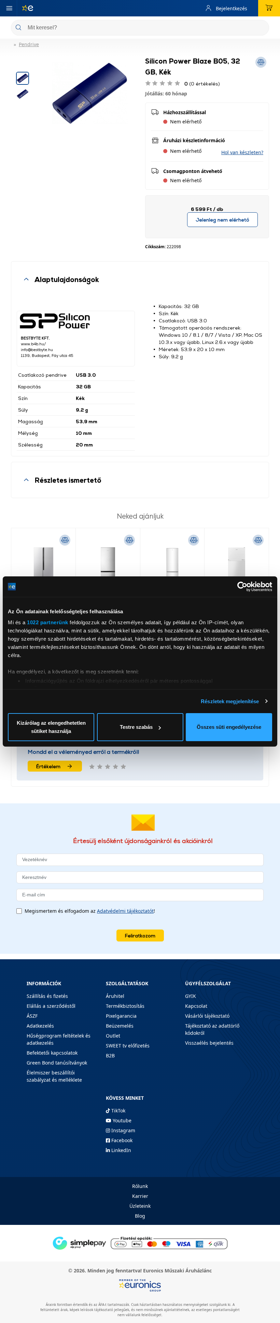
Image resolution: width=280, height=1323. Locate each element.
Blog (140, 1216)
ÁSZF (32, 1016)
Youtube (121, 1120)
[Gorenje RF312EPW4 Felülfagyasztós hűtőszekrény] (237, 568)
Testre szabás (136, 727)
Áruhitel (115, 996)
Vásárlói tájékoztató (207, 1016)
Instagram (122, 1130)
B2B (110, 1055)
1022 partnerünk (47, 622)
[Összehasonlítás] (64, 540)
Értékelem (48, 766)
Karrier (140, 1196)
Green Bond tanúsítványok (57, 1062)
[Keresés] (261, 28)
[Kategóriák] (9, 8)
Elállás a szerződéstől (51, 1006)
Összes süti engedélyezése (229, 727)
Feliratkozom (140, 935)
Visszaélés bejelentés (209, 1043)
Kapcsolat (196, 1006)
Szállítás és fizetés (47, 996)
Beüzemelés (120, 1026)
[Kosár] (269, 8)
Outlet (113, 1035)
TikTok (117, 1110)
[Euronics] (25, 8)
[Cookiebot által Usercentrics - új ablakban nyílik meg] (242, 587)
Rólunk (140, 1186)
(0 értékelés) (202, 83)
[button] (242, 152)
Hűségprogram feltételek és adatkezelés (58, 1039)
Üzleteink (140, 1206)
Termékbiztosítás (125, 1006)
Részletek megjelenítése (230, 701)
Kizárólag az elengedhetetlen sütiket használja (51, 727)
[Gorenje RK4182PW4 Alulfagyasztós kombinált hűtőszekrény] (172, 568)
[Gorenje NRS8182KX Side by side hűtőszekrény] (43, 568)
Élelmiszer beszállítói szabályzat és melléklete (54, 1076)
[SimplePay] (140, 1242)
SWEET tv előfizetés (128, 1045)
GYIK (190, 996)
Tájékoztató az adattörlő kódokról (212, 1029)
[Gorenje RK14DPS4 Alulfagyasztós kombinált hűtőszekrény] (108, 568)
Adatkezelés (40, 1026)
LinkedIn (120, 1150)
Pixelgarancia (121, 1016)
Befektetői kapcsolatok (52, 1053)
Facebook (121, 1140)
